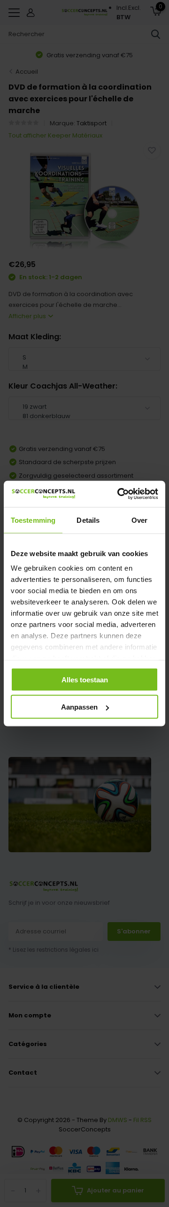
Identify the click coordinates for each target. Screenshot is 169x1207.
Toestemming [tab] (33, 520)
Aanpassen (79, 707)
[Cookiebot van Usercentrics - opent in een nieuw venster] (119, 494)
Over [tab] (139, 520)
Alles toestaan (84, 679)
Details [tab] (88, 520)
